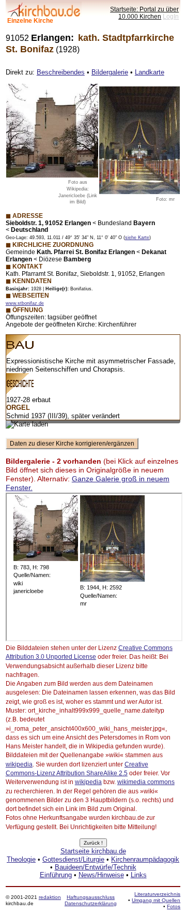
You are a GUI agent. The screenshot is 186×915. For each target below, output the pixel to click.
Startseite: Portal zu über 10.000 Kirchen (144, 13)
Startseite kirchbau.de (93, 851)
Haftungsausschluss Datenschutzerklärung (91, 900)
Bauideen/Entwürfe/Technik (95, 867)
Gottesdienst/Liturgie (73, 859)
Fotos (173, 906)
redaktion (50, 897)
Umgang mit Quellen (156, 900)
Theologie (21, 859)
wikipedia (19, 764)
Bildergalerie (109, 72)
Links (139, 875)
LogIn (171, 16)
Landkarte (149, 72)
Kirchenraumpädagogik (145, 859)
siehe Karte (137, 237)
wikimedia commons (146, 782)
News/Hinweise (101, 875)
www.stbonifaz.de (25, 303)
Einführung (56, 875)
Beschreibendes (61, 72)
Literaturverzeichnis (157, 894)
